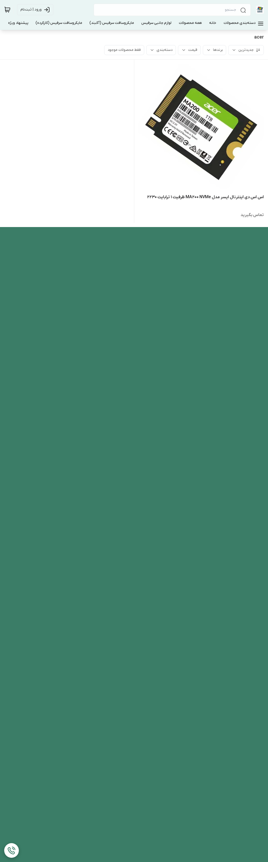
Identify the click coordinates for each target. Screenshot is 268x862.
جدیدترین (246, 49)
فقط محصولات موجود (124, 49)
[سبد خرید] (7, 10)
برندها (218, 49)
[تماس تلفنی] (11, 850)
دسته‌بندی (164, 49)
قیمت (192, 49)
